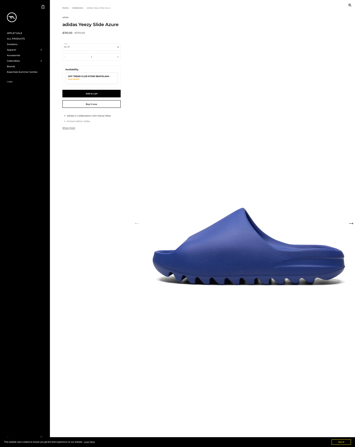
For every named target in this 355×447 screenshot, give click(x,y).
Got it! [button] (341, 442)
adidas (65, 17)
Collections (77, 8)
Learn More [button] (89, 442)
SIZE (65, 44)
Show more (68, 128)
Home (65, 8)
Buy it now (91, 104)
